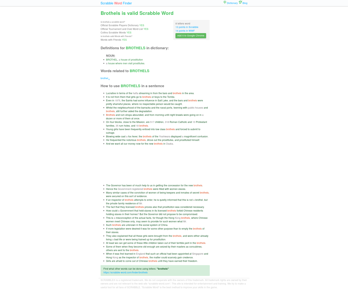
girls (133, 96)
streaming (144, 93)
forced (183, 129)
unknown (131, 225)
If (106, 199)
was (177, 207)
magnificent (190, 136)
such (165, 221)
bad (116, 239)
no (140, 104)
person (159, 104)
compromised (190, 214)
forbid (180, 210)
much (138, 185)
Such (109, 225)
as (187, 246)
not (112, 96)
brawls (179, 114)
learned (129, 253)
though (160, 217)
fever (134, 136)
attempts (139, 199)
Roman (174, 122)
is (109, 96)
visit (130, 63)
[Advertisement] (158, 164)
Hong (171, 217)
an (109, 199)
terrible (180, 243)
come (128, 261)
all (122, 143)
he (155, 199)
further (124, 111)
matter (157, 257)
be (172, 104)
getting (159, 185)
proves (148, 207)
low (157, 129)
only (132, 221)
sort (131, 196)
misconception (123, 217)
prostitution (137, 59)
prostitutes (138, 63)
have (121, 129)
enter (149, 199)
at (132, 118)
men (125, 63)
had (135, 100)
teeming (178, 107)
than (175, 228)
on (197, 114)
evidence (142, 196)
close (126, 122)
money (131, 143)
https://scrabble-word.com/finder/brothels (125, 272)
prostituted (185, 140)
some (141, 100)
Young (109, 129)
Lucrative (111, 93)
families (110, 125)
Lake (165, 100)
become (138, 246)
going (192, 114)
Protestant (201, 122)
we (112, 143)
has (124, 185)
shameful (118, 104)
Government (127, 210)
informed (172, 199)
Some (109, 246)
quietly (163, 199)
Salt (160, 100)
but (206, 199)
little (145, 243)
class (162, 129)
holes (127, 125)
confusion (202, 136)
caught (178, 104)
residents (198, 210)
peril (187, 243)
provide (155, 221)
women (174, 189)
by (169, 246)
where (118, 63)
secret (196, 192)
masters (181, 246)
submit (194, 129)
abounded (138, 114)
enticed (146, 129)
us (151, 185)
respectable (149, 104)
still (118, 111)
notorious (131, 140)
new (151, 143)
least (111, 243)
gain (179, 257)
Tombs (170, 96)
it (141, 228)
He (107, 140)
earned (178, 261)
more (119, 118)
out (155, 140)
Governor (116, 185)
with (185, 107)
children (159, 122)
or (153, 96)
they (122, 207)
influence (149, 100)
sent (120, 250)
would (167, 104)
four (112, 122)
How (108, 210)
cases (123, 192)
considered (186, 207)
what (180, 221)
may (138, 221)
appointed (183, 253)
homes (134, 214)
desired (136, 228)
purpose (168, 228)
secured (116, 196)
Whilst (109, 107)
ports (169, 107)
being (163, 192)
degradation (145, 111)
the (130, 93)
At (107, 243)
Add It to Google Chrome (190, 35)
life (120, 239)
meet (117, 221)
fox (129, 136)
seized (163, 246)
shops (128, 114)
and (170, 93)
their (127, 214)
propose (171, 214)
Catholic (182, 122)
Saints (129, 100)
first (122, 253)
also (155, 207)
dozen (109, 118)
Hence (109, 189)
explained (122, 235)
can (121, 243)
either (197, 235)
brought (158, 235)
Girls (108, 261)
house (124, 59)
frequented (116, 140)
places (126, 104)
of (129, 59)
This (108, 217)
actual (142, 217)
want (117, 143)
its (156, 210)
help (144, 185)
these (139, 235)
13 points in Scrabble (186, 27)
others (109, 250)
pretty (109, 104)
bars (165, 93)
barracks (146, 107)
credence (188, 257)
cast (123, 136)
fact (113, 207)
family (121, 203)
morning (159, 114)
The (108, 185)
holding (110, 214)
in (118, 93)
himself (195, 140)
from (155, 93)
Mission (140, 122)
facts (148, 217)
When (109, 253)
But (141, 214)
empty (185, 228)
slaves (181, 189)
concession (174, 185)
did (160, 214)
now (138, 143)
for (142, 143)
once (136, 118)
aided (131, 111)
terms (122, 93)
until (167, 114)
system (154, 225)
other (160, 228)
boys (157, 96)
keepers (171, 192)
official (163, 253)
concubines (195, 246)
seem (144, 221)
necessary (198, 207)
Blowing (110, 136)
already (204, 235)
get (125, 243)
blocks (118, 122)
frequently (136, 129)
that (128, 96)
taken (161, 243)
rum (122, 114)
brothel (105, 78)
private (113, 203)
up (148, 239)
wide (117, 136)
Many (109, 192)
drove (150, 140)
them (123, 96)
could (114, 210)
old (144, 246)
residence (130, 203)
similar (116, 192)
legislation (119, 228)
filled (161, 189)
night (172, 114)
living (109, 239)
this (127, 196)
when (125, 246)
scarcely (172, 257)
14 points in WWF (185, 30)
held (141, 210)
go (137, 96)
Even (109, 100)
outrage (110, 132)
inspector (116, 199)
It (106, 96)
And (108, 143)
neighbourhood (125, 107)
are (148, 122)
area (191, 93)
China (164, 225)
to (141, 96)
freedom (192, 261)
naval (163, 107)
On (107, 122)
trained (142, 239)
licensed (130, 207)
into (153, 129)
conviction (139, 192)
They (108, 235)
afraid (119, 261)
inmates (185, 192)
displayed (176, 136)
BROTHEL (111, 59)
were (200, 100)
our (125, 143)
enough (151, 246)
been (127, 129)
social (146, 225)
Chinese (188, 210)
